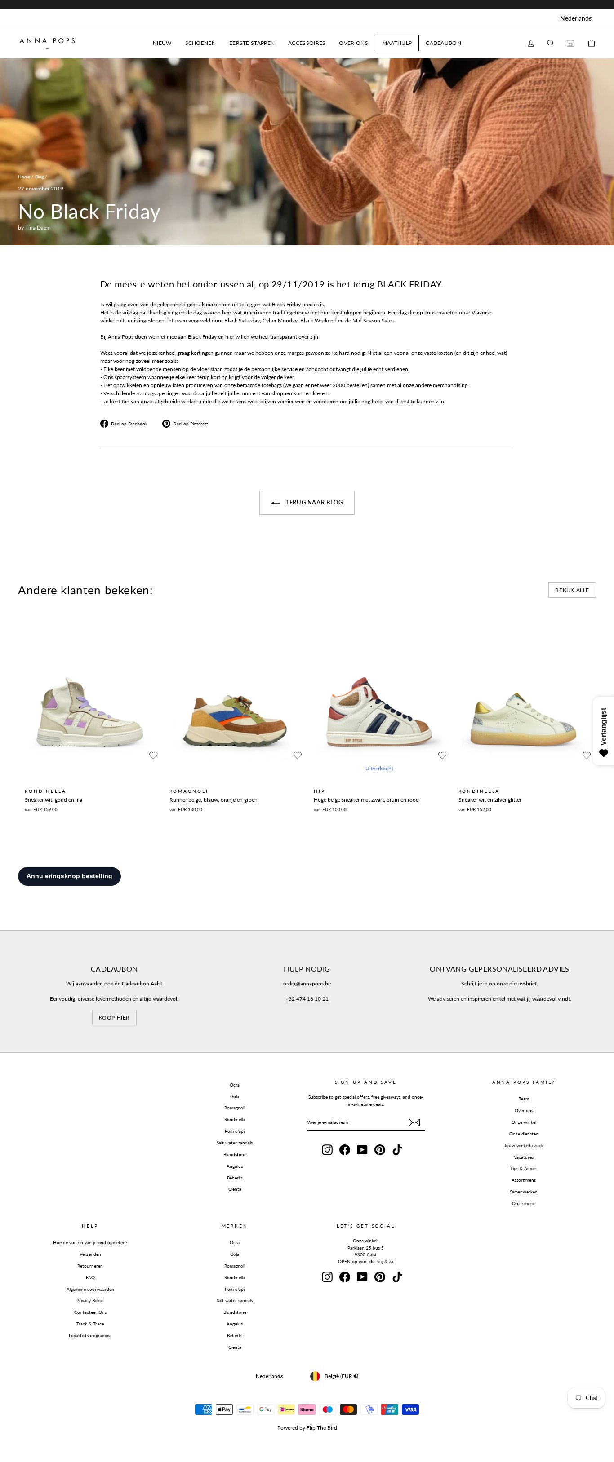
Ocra (235, 1084)
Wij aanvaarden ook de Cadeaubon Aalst (114, 983)
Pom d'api (235, 1131)
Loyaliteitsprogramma (90, 1335)
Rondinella (234, 1119)
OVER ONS (353, 43)
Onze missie (523, 1203)
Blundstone (234, 1154)
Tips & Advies (523, 1168)
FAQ (90, 1277)
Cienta (234, 1189)
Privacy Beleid (90, 1300)
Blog (39, 176)
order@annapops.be (307, 983)
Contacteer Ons (90, 1312)
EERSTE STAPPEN (252, 43)
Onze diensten (523, 1133)
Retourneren (90, 1265)
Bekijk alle (572, 590)
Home (24, 176)
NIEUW (162, 43)
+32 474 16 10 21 (307, 998)
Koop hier (114, 1017)
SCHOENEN (200, 43)
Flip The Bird (322, 1427)
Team (524, 1098)
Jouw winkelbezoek (523, 1145)
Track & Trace (90, 1323)
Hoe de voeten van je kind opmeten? (90, 1242)
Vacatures (524, 1157)
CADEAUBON (443, 43)
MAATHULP (397, 43)
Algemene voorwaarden (90, 1289)
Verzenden (90, 1254)
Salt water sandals (235, 1142)
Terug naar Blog (313, 502)
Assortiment (524, 1180)
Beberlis (234, 1177)
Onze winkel (524, 1122)
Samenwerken (524, 1191)
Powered (287, 1427)
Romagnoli (234, 1107)
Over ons (524, 1110)
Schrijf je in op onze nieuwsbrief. (499, 983)
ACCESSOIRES (306, 43)
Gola (234, 1096)
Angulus (235, 1166)
